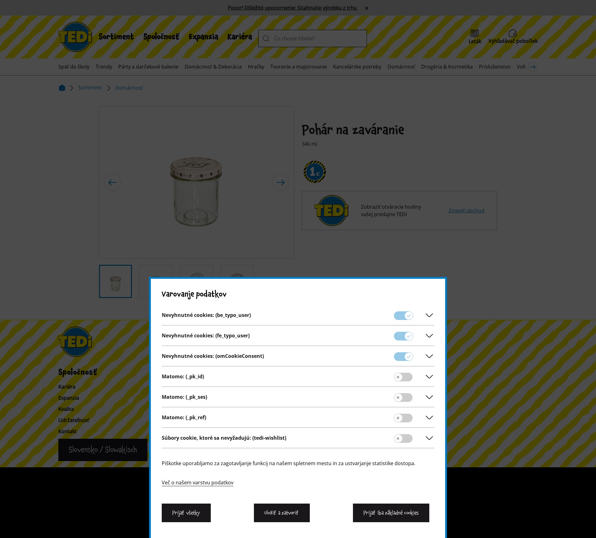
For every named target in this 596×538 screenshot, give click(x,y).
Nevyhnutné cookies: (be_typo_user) (206, 315)
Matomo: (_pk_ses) (184, 396)
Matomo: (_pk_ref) (184, 417)
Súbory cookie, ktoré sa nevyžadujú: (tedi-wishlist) (224, 437)
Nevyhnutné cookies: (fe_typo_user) (206, 335)
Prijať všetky (186, 512)
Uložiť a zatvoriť (281, 512)
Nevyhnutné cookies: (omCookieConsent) (213, 356)
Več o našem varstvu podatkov (197, 482)
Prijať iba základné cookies (391, 512)
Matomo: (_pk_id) (183, 376)
